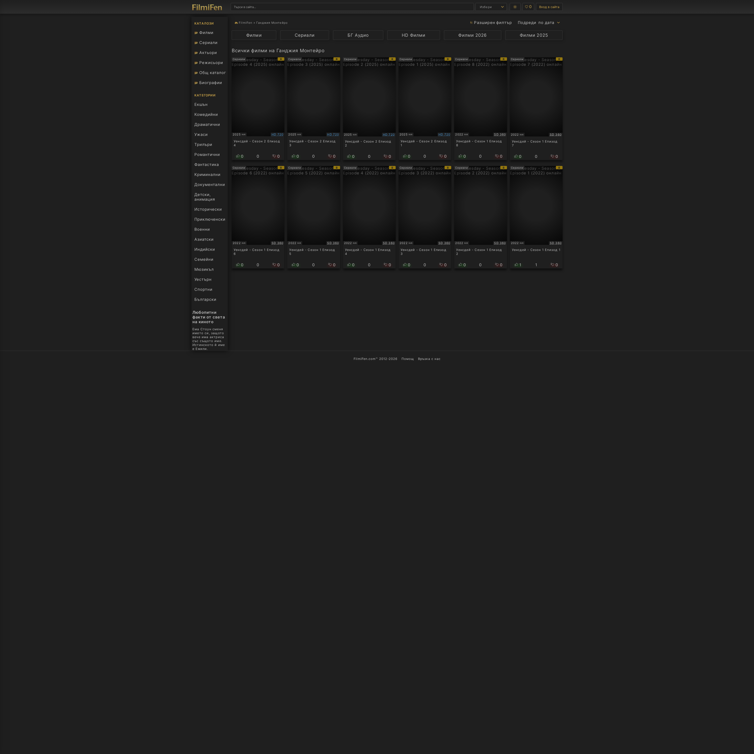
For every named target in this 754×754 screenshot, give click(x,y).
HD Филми (413, 35)
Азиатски (204, 239)
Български (205, 299)
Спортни (203, 289)
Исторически (208, 209)
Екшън (201, 104)
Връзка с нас (429, 359)
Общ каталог (210, 72)
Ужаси (201, 134)
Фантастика (206, 164)
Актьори (205, 52)
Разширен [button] (493, 22)
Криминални (207, 174)
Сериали (206, 42)
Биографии (208, 82)
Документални (209, 184)
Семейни (203, 259)
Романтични (207, 154)
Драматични (207, 124)
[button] (515, 7)
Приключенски (209, 219)
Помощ (408, 359)
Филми (203, 32)
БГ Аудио (358, 35)
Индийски (204, 249)
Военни (202, 229)
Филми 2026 (472, 35)
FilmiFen (246, 23)
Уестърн (203, 279)
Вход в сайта (549, 7)
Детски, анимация (204, 197)
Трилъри (203, 145)
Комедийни (206, 114)
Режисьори (208, 62)
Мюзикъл (204, 269)
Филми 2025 (534, 35)
